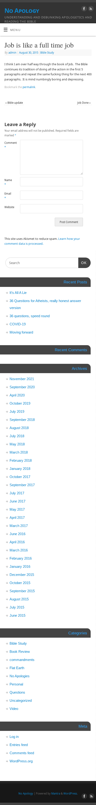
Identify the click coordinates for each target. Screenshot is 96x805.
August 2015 (19, 599)
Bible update (14, 102)
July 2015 (17, 607)
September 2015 (22, 591)
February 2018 (21, 460)
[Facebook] (83, 9)
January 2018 (20, 469)
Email (7, 196)
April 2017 (17, 517)
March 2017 (19, 526)
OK (82, 263)
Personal (16, 684)
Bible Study (47, 52)
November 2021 (22, 379)
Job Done (84, 102)
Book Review (20, 652)
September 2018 (22, 420)
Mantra (55, 793)
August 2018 (19, 428)
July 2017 (17, 493)
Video (14, 709)
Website (8, 207)
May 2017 (17, 509)
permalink (29, 87)
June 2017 (17, 501)
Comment (8, 145)
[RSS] (90, 9)
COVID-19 (18, 324)
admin (12, 52)
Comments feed (22, 753)
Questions (17, 692)
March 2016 (19, 550)
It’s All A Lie (18, 293)
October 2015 (20, 583)
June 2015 (17, 615)
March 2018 (19, 452)
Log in (14, 737)
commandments (22, 660)
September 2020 (22, 387)
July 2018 (17, 436)
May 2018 (17, 444)
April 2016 (17, 542)
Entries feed (19, 745)
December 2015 (22, 575)
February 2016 (21, 558)
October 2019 (20, 403)
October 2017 (20, 477)
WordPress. (70, 793)
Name (8, 182)
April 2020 (17, 395)
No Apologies (20, 676)
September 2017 (22, 485)
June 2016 (17, 534)
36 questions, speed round (30, 316)
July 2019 (17, 411)
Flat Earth (17, 668)
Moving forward (21, 332)
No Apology (21, 10)
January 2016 (20, 566)
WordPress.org (21, 761)
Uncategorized (21, 700)
